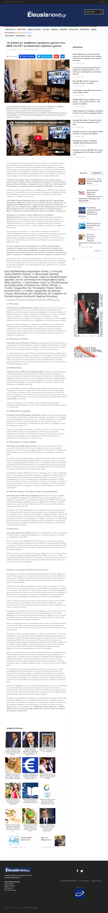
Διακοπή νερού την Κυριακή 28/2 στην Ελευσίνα (94, 225)
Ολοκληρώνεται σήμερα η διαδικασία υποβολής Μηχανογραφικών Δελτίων (85, 142)
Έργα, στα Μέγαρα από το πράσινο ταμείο (46, 840)
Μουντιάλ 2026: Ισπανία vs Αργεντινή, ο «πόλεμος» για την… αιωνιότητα (86, 82)
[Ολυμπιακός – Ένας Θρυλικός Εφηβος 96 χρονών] (82, 181)
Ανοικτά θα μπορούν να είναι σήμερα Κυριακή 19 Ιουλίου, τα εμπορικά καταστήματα (88, 132)
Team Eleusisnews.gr (32, 49)
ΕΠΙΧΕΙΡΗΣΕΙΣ (20, 36)
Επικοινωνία (96, 881)
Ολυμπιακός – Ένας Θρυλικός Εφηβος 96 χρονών (94, 181)
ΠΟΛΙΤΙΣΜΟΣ (9, 36)
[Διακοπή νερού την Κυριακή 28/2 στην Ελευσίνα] (82, 226)
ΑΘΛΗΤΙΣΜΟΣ (84, 29)
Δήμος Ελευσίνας (34, 29)
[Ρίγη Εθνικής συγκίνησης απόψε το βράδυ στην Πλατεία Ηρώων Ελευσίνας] (82, 210)
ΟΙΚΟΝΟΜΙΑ (63, 29)
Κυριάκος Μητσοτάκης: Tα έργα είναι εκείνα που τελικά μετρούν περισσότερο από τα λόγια (87, 122)
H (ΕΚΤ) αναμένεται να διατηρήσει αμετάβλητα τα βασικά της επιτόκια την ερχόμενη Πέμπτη (88, 112)
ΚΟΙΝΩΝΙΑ (54, 29)
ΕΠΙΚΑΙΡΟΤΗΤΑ (10, 29)
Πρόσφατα (97, 173)
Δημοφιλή (83, 173)
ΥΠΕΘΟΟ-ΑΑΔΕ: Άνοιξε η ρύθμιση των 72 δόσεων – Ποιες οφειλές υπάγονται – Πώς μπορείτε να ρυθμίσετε (86, 102)
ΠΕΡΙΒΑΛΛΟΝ (73, 29)
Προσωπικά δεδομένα (68, 881)
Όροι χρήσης (84, 881)
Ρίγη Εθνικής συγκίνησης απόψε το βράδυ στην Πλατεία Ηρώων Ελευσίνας (90, 212)
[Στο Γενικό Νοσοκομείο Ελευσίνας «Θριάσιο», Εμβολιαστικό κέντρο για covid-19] (82, 237)
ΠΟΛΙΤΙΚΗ (46, 29)
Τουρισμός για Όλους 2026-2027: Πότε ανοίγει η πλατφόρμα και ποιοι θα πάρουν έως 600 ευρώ (88, 152)
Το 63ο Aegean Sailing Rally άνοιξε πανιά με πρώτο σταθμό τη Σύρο (87, 91)
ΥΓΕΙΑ (29, 36)
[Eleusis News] (26, 13)
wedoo (36, 907)
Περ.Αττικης (21, 29)
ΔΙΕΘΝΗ (93, 29)
